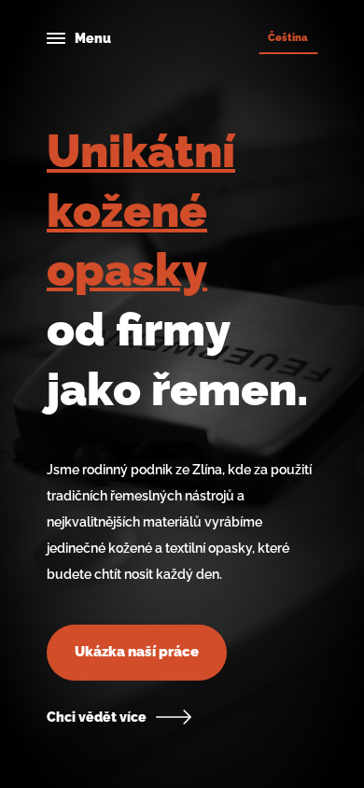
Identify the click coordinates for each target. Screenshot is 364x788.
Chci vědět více (97, 717)
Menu (93, 38)
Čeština (288, 37)
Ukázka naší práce (137, 651)
